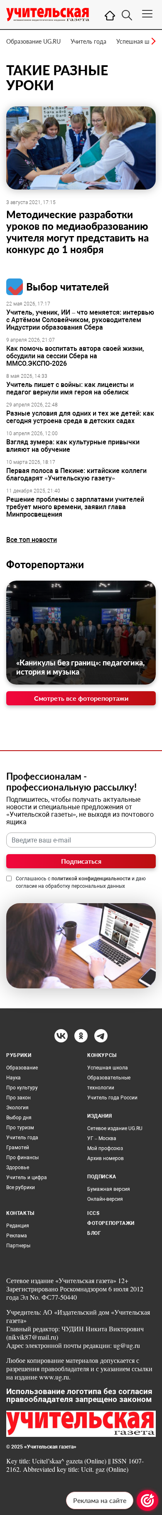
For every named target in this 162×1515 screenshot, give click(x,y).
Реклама (16, 1236)
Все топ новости (31, 540)
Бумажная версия (108, 1189)
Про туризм (20, 1128)
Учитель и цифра (26, 1177)
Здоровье (17, 1167)
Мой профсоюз (105, 1148)
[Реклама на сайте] (147, 1500)
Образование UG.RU (33, 41)
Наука (13, 1078)
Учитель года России (112, 1098)
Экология (17, 1108)
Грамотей (17, 1147)
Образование (22, 1068)
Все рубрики (20, 1187)
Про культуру (22, 1088)
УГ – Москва (101, 1138)
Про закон (18, 1098)
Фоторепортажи (45, 564)
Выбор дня (19, 1118)
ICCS (93, 1213)
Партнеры (18, 1246)
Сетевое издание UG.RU (114, 1128)
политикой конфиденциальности (91, 879)
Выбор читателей (67, 287)
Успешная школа (139, 41)
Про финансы (22, 1157)
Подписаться (81, 861)
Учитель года (88, 41)
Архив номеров (105, 1158)
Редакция (17, 1226)
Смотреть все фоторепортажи (81, 698)
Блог (94, 1233)
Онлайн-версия (105, 1199)
